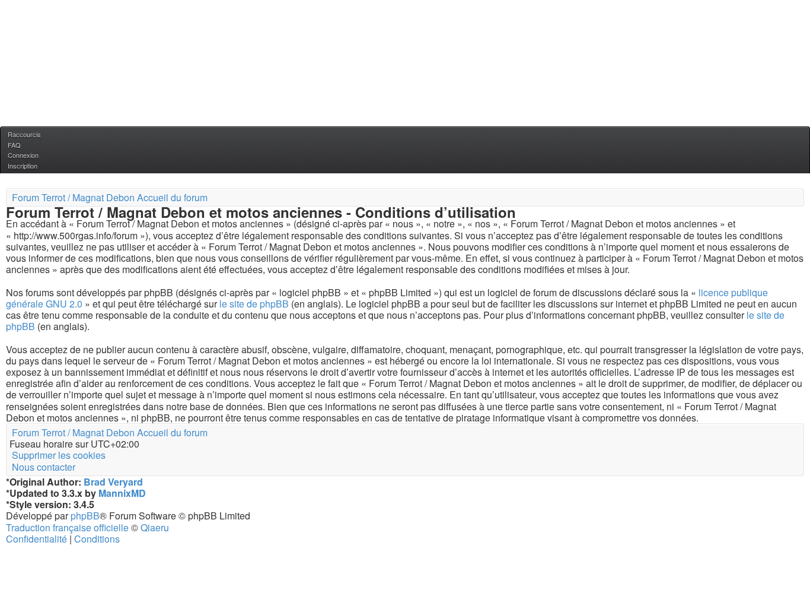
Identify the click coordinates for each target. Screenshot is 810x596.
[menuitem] (13, 145)
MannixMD (122, 493)
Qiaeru (155, 527)
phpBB (85, 515)
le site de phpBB (254, 303)
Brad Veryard (113, 482)
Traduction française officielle (67, 527)
